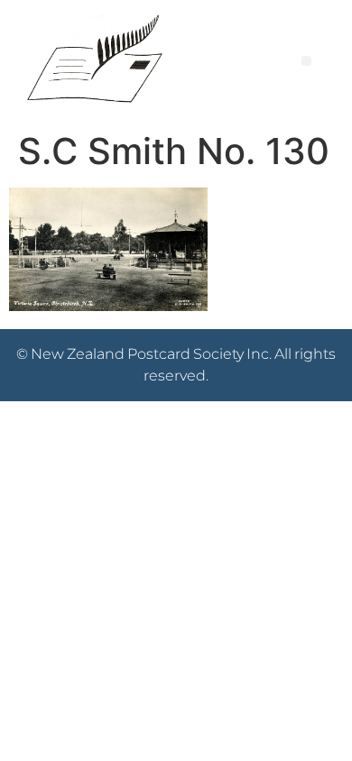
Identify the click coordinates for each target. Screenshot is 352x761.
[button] (306, 61)
